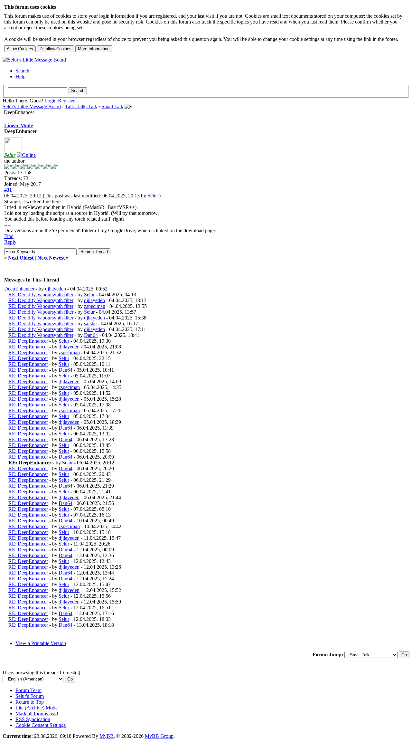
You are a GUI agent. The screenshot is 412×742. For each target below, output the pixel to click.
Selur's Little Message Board (32, 106)
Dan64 (91, 335)
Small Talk (112, 106)
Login (50, 100)
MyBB (106, 736)
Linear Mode (18, 125)
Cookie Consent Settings (40, 725)
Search (22, 70)
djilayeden (55, 288)
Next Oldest (20, 258)
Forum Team (28, 690)
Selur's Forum (29, 696)
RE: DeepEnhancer (28, 341)
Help (20, 76)
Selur (152, 195)
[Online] (26, 155)
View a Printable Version (40, 643)
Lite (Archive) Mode (36, 707)
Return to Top (29, 702)
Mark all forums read (36, 713)
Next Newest (51, 258)
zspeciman (94, 306)
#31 (8, 190)
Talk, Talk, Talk (81, 106)
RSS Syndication (32, 719)
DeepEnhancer (19, 288)
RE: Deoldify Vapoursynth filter (40, 294)
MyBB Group (159, 736)
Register (66, 100)
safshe (90, 323)
